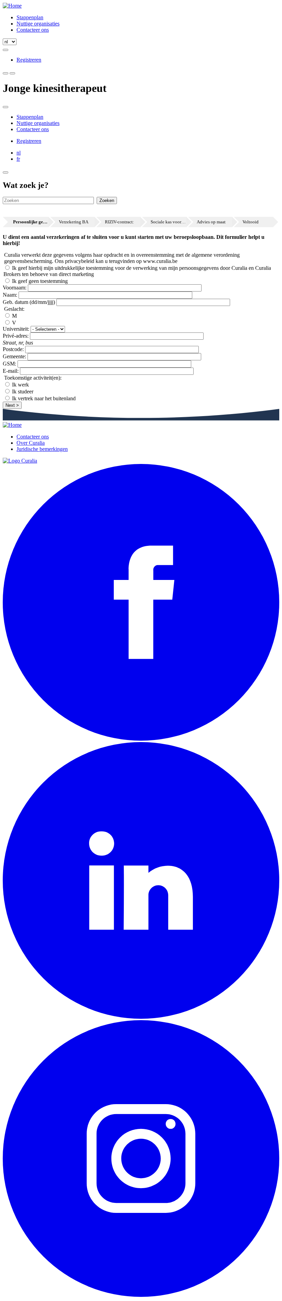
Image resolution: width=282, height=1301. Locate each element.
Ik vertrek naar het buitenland (44, 398)
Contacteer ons (33, 30)
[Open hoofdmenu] (12, 73)
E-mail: (11, 371)
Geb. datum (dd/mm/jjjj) (29, 302)
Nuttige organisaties (38, 24)
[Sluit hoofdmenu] (5, 107)
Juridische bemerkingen (42, 449)
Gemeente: (14, 356)
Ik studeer (22, 391)
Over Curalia (31, 443)
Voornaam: (14, 287)
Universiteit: (16, 329)
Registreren (29, 60)
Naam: (10, 295)
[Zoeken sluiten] (5, 172)
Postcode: (13, 349)
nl (19, 153)
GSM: (9, 364)
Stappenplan (30, 17)
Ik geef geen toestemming (40, 281)
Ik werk (20, 385)
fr (18, 159)
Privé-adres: (16, 336)
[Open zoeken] (5, 50)
